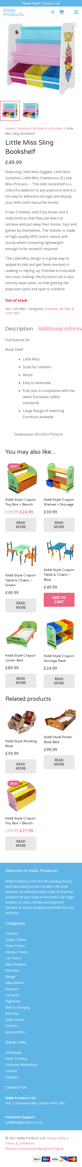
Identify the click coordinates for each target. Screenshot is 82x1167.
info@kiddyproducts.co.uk (23, 1122)
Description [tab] (19, 328)
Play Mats (12, 970)
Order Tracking (16, 1058)
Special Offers (15, 1032)
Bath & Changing (17, 1007)
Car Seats (12, 995)
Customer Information (21, 1065)
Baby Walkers (15, 983)
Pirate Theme (15, 946)
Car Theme (13, 958)
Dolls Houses (14, 1019)
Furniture (23, 128)
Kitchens (11, 1026)
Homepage (13, 1052)
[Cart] (61, 12)
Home (9, 128)
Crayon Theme (15, 939)
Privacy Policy (56, 1138)
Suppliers (11, 1077)
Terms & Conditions (19, 1143)
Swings (10, 976)
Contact (11, 1071)
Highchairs (12, 1001)
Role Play (11, 1013)
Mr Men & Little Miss (48, 128)
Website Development (21, 1148)
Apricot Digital (53, 1148)
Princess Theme (16, 952)
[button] (53, 12)
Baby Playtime (15, 964)
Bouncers (12, 989)
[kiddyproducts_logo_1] (13, 12)
